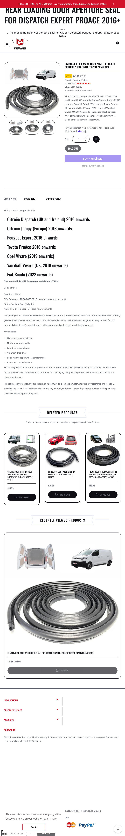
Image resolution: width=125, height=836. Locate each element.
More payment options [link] (93, 166)
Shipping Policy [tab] (53, 198)
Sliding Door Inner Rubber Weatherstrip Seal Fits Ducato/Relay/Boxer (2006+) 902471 (20, 476)
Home (62, 29)
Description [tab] (10, 198)
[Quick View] (8, 449)
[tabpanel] (62, 302)
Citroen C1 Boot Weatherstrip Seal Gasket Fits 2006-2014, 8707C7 (61, 474)
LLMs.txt (96, 811)
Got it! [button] (33, 827)
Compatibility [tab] (31, 198)
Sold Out (73, 148)
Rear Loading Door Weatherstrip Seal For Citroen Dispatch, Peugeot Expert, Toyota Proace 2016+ (50, 653)
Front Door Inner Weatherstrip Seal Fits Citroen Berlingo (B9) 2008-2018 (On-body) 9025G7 (103, 474)
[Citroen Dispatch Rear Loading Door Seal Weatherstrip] (16, 127)
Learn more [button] (50, 818)
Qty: (67, 139)
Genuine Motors (80, 80)
